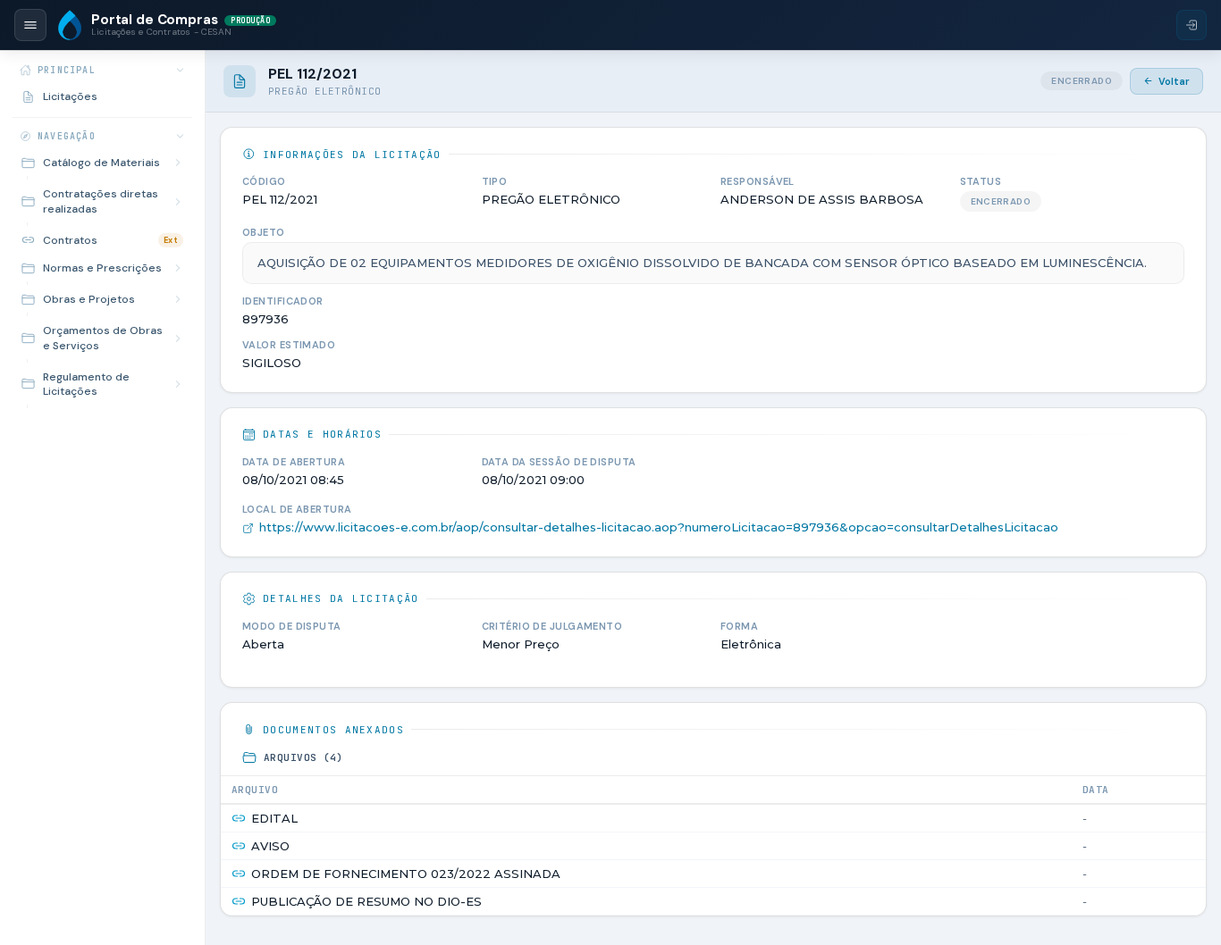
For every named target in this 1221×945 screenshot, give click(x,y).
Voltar (1174, 81)
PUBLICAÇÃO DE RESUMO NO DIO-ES (366, 901)
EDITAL (274, 818)
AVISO (270, 846)
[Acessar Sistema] (1191, 25)
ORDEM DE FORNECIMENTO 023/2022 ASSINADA (405, 873)
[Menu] (30, 25)
